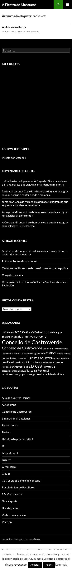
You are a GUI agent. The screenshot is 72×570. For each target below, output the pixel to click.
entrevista (18, 353)
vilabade (51, 374)
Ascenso (18, 332)
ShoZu (22, 370)
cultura (52, 348)
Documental (7, 353)
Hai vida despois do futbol (17, 439)
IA (3, 446)
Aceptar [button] (35, 564)
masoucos (43, 357)
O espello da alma (12, 275)
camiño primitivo (22, 336)
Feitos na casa (10, 425)
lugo (30, 358)
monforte (65, 358)
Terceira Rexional (37, 370)
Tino (20, 31)
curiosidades (62, 348)
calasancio (7, 336)
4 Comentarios (31, 31)
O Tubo (6, 473)
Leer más (61, 564)
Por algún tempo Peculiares (18, 487)
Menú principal (67, 4)
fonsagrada (34, 353)
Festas (5, 432)
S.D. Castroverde (41, 366)
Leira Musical (10, 453)
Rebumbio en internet (53, 362)
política (27, 362)
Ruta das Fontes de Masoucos (19, 261)
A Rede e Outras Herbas (16, 397)
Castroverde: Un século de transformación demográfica (35, 268)
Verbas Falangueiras (14, 515)
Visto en (7, 521)
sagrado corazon (10, 370)
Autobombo (9, 404)
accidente (7, 332)
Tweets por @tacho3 (14, 157)
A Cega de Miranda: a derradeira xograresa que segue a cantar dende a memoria (35, 182)
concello (40, 336)
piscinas (19, 362)
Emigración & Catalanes (16, 418)
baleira (41, 332)
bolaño (49, 332)
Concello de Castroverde (32, 342)
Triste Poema (27, 225)
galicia (67, 353)
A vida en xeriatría (14, 27)
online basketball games (16, 181)
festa (26, 353)
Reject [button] (49, 564)
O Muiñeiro (9, 466)
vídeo (60, 374)
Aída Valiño (31, 332)
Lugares (6, 459)
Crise (45, 348)
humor (22, 358)
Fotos (43, 353)
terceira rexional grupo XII (15, 374)
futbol (51, 353)
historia (14, 358)
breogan (57, 332)
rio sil (25, 366)
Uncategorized (10, 508)
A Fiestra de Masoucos (19, 4)
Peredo (11, 362)
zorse (5, 201)
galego (60, 353)
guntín (6, 358)
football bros (9, 191)
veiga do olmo (37, 374)
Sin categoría (9, 501)
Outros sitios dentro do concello (21, 480)
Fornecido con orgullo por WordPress (21, 539)
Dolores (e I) (26, 215)
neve (4, 362)
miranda (56, 358)
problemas (37, 362)
